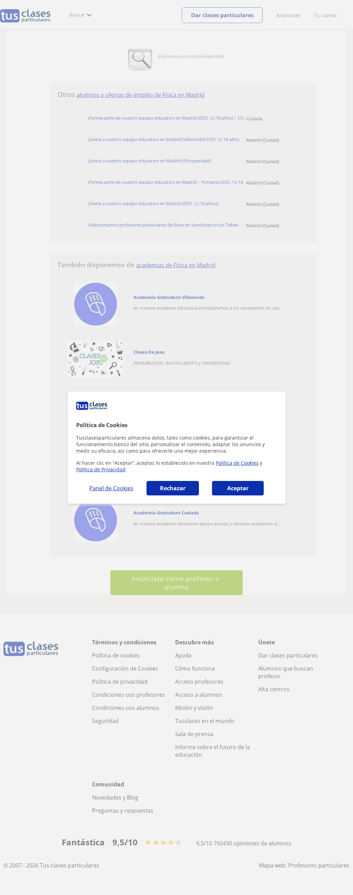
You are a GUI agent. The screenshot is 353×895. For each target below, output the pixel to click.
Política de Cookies (237, 463)
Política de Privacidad (100, 469)
